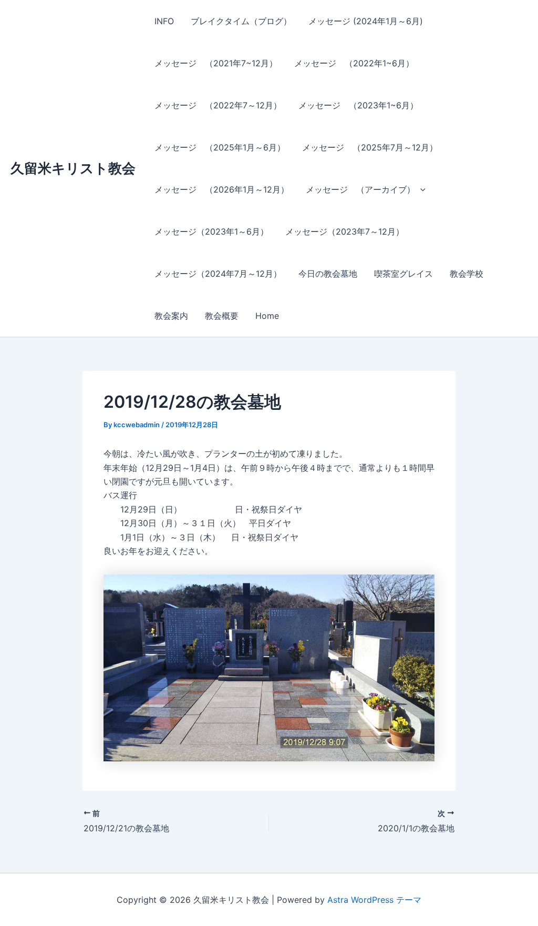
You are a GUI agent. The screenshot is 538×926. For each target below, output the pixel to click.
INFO (164, 21)
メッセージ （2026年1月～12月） (221, 189)
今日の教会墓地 (327, 273)
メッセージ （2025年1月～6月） (219, 147)
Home (267, 315)
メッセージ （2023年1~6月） (358, 105)
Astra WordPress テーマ (374, 899)
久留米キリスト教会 (73, 168)
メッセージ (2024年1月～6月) (365, 21)
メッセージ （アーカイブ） (360, 189)
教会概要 (222, 315)
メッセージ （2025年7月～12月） (370, 147)
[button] (420, 189)
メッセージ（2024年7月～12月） (218, 273)
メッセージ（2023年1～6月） (211, 231)
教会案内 (171, 315)
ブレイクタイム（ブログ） (241, 21)
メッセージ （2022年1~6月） (354, 63)
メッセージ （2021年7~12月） (215, 63)
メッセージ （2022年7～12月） (218, 105)
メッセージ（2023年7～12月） (344, 231)
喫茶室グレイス (403, 273)
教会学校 (466, 273)
